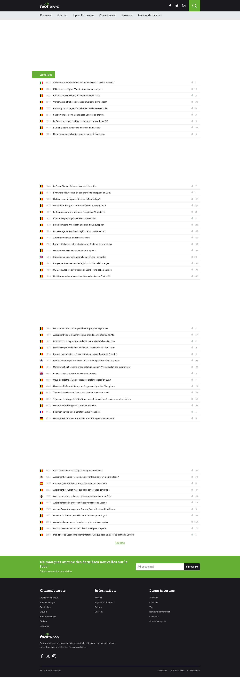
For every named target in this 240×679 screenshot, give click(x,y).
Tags (151, 607)
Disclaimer (162, 670)
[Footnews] (79, 635)
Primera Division (48, 616)
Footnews (46, 15)
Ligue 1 (43, 611)
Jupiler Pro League (83, 15)
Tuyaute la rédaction (104, 602)
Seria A (43, 621)
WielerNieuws (193, 670)
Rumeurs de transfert (149, 15)
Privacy (98, 607)
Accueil (98, 597)
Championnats (107, 15)
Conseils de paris (157, 621)
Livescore (126, 15)
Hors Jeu (62, 15)
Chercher (153, 602)
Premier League (47, 602)
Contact (99, 611)
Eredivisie (44, 626)
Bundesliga (45, 607)
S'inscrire (192, 566)
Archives (153, 597)
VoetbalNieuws (177, 670)
